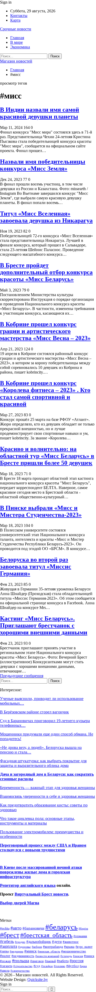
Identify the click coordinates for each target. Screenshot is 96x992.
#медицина (16, 951)
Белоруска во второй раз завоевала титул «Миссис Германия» (35, 566)
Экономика (20, 47)
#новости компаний (47, 956)
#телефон (47, 966)
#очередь (66, 956)
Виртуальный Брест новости (41, 894)
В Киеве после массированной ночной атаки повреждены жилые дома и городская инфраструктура (41, 872)
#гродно (20, 941)
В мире (16, 42)
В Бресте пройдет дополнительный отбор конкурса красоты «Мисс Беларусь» (46, 272)
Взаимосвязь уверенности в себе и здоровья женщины (47, 796)
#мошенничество (73, 951)
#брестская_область (46, 935)
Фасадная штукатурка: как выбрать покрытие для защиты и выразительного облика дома (43, 763)
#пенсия (78, 956)
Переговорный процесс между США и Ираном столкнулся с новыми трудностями (43, 847)
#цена (83, 966)
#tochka (4, 928)
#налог (5, 956)
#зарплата (8, 946)
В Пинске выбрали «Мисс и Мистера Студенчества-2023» (41, 511)
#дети (57, 942)
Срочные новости (15, 29)
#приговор (37, 961)
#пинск (89, 956)
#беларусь (61, 927)
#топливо (59, 966)
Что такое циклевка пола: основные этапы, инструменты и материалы (37, 820)
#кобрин (37, 946)
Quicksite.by (37, 979)
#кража (69, 947)
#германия (80, 936)
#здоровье (24, 946)
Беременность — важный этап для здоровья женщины (47, 787)
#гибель (7, 941)
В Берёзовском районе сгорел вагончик (34, 712)
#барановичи (33, 928)
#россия (76, 961)
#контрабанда (53, 947)
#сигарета (6, 966)
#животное (71, 942)
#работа (63, 961)
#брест (9, 935)
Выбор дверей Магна (19, 903)
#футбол (72, 966)
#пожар (5, 961)
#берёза (83, 928)
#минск (30, 951)
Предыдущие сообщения (21, 676)
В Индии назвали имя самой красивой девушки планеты (39, 113)
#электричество (20, 970)
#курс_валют (84, 947)
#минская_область (49, 951)
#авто (16, 928)
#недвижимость (23, 956)
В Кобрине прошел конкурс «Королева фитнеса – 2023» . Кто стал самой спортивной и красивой (45, 393)
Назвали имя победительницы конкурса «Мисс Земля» (42, 165)
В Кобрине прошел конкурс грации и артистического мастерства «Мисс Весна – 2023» (45, 331)
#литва (4, 951)
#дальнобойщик (38, 942)
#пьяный (50, 961)
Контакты (18, 15)
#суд (37, 966)
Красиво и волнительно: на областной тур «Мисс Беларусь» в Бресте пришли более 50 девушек (47, 456)
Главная (17, 38)
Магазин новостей (16, 61)
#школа (4, 970)
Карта (15, 20)
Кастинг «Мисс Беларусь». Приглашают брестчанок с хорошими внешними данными (43, 625)
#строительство (23, 966)
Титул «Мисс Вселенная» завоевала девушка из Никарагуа (46, 217)
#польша (20, 960)
